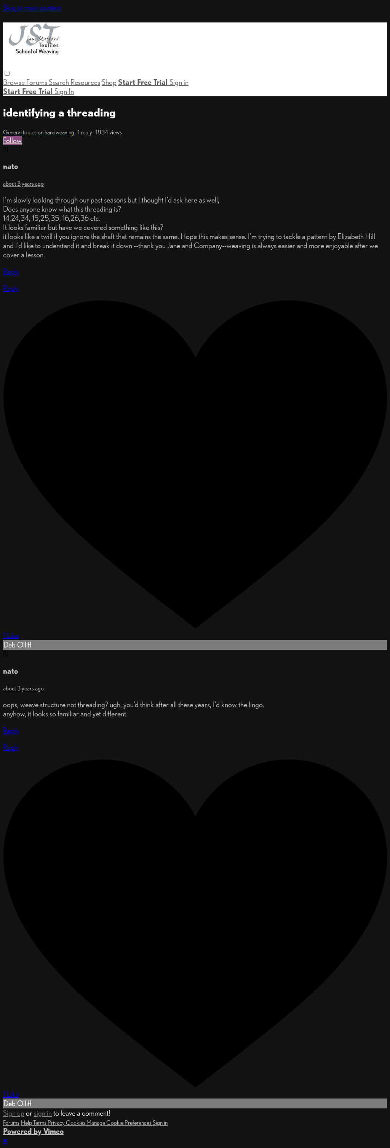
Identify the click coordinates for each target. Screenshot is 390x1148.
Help (27, 1122)
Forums (37, 82)
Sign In (64, 91)
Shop (109, 82)
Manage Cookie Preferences (119, 1122)
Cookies (76, 1122)
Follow (12, 140)
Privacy (57, 1122)
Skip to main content (32, 7)
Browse (14, 82)
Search (59, 82)
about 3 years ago (23, 183)
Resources (85, 82)
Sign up (13, 1113)
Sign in (179, 82)
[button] (7, 73)
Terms (40, 1122)
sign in (43, 1113)
